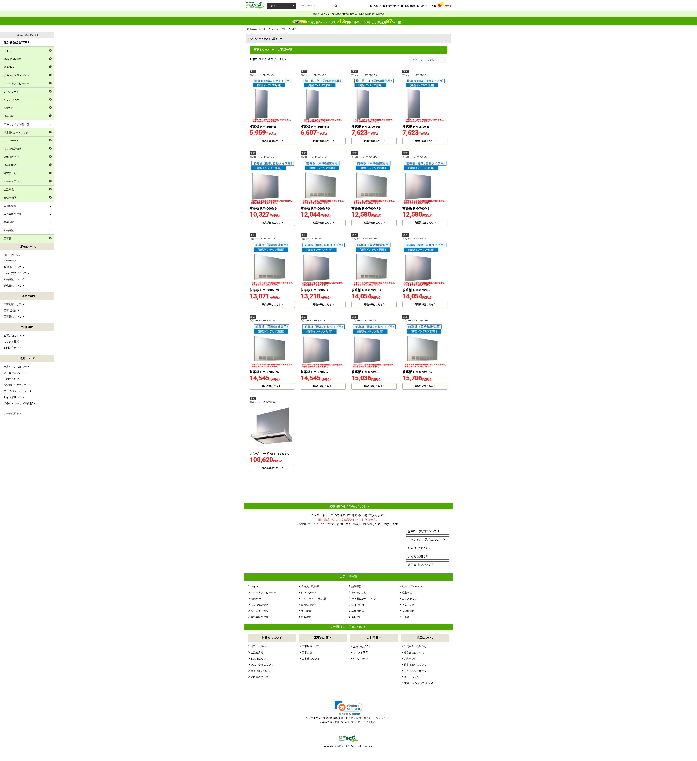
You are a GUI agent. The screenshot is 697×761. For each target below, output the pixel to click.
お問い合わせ (360, 658)
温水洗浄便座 (308, 604)
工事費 (405, 617)
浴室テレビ (408, 604)
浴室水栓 (407, 592)
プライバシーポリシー (416, 670)
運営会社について (419, 564)
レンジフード (257, 38)
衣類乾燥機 (408, 611)
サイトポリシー (413, 677)
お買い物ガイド (362, 646)
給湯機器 (356, 586)
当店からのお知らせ (415, 646)
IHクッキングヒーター (263, 592)
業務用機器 (357, 611)
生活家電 (306, 611)
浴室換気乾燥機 (259, 604)
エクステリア (409, 598)
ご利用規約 (410, 658)
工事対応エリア (311, 646)
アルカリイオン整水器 (314, 598)
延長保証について (261, 670)
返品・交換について (262, 664)
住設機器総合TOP (15, 42)
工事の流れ (308, 652)
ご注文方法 (257, 652)
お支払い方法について (422, 531)
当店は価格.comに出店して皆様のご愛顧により (353, 22)
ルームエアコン (259, 611)
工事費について (311, 658)
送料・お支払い (259, 646)
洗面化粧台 (357, 604)
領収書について (259, 677)
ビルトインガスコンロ (414, 586)
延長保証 (356, 617)
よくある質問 (416, 556)
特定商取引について (415, 664)
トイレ (254, 586)
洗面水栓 (256, 598)
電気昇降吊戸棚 (259, 617)
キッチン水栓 (359, 592)
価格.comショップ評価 (417, 683)
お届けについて (418, 547)
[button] (348, 708)
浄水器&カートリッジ (363, 598)
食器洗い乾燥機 (310, 586)
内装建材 (306, 617)
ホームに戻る (11, 413)
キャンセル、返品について (425, 539)
